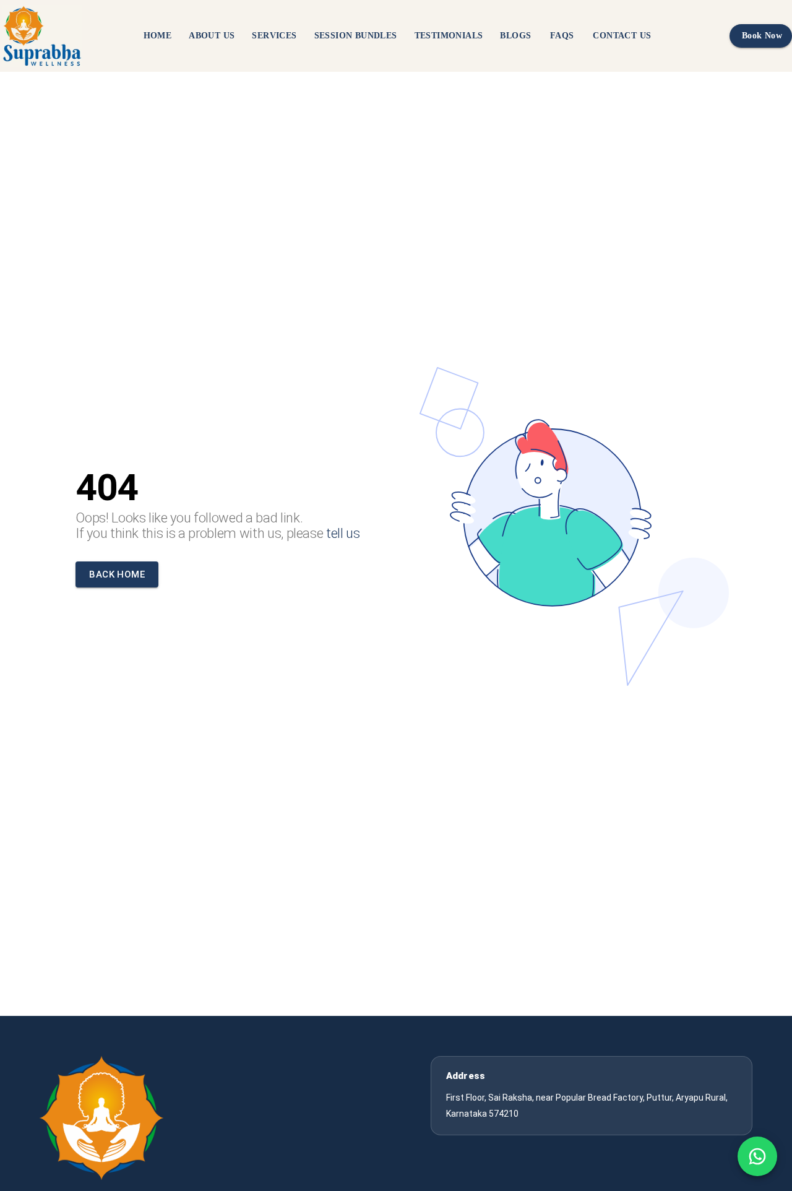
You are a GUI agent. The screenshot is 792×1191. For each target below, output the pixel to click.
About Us (212, 35)
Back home (117, 574)
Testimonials (449, 35)
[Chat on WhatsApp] (757, 1156)
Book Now (762, 35)
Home (158, 35)
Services (274, 35)
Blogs (515, 35)
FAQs (562, 35)
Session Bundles (355, 35)
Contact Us (622, 35)
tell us (343, 533)
